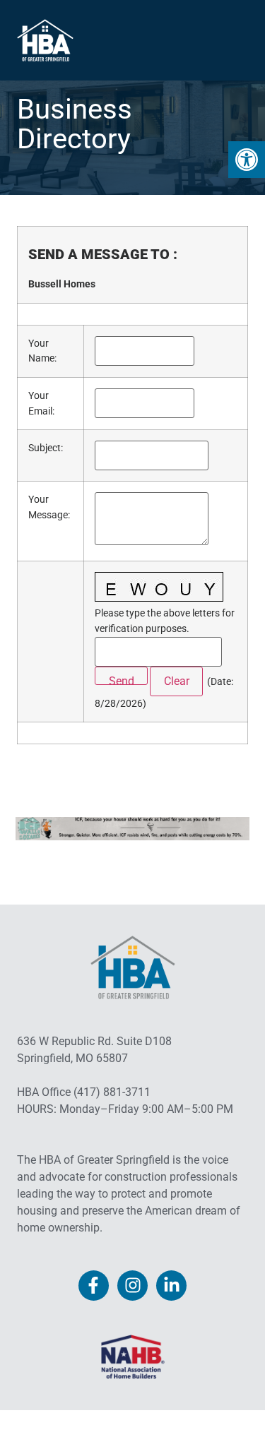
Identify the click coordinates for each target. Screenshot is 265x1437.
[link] (246, 159)
